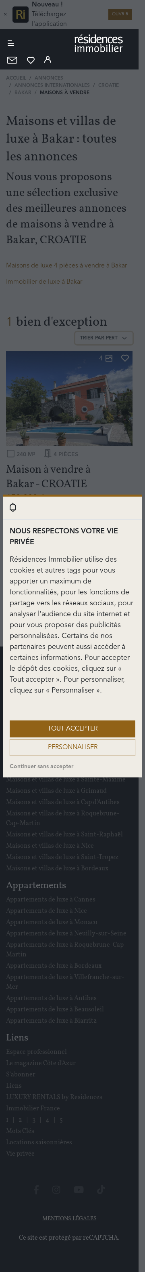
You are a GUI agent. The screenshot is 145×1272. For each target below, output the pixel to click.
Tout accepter (72, 729)
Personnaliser (72, 747)
